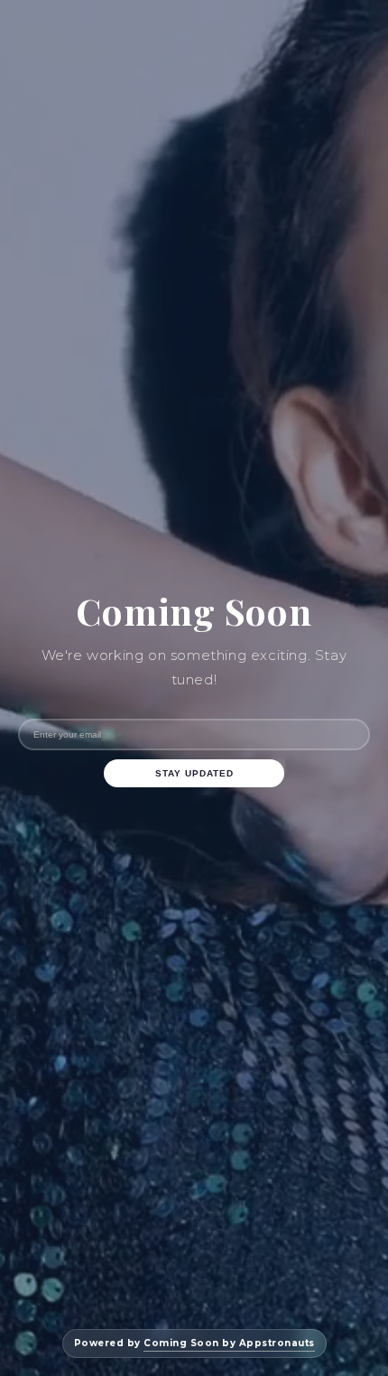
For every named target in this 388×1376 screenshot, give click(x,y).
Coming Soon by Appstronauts (229, 1343)
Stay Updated (194, 773)
